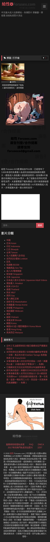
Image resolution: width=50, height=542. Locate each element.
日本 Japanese (13, 277)
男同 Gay (10, 296)
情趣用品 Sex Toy (14, 268)
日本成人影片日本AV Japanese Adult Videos (26, 280)
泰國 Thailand (12, 289)
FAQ (31, 444)
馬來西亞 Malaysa (14, 332)
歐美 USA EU (12, 286)
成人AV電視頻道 (13, 271)
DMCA (41, 444)
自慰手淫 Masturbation (16, 302)
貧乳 (8, 314)
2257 (40, 447)
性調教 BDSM (12, 265)
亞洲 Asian (11, 243)
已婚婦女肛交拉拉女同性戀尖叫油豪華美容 (25, 367)
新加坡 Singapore (14, 274)
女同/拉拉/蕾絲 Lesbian (17, 259)
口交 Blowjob (12, 249)
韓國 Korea (11, 323)
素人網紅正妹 (12, 299)
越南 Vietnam (12, 317)
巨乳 (8, 262)
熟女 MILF (11, 292)
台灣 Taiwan (12, 252)
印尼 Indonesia (13, 246)
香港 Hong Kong (13, 329)
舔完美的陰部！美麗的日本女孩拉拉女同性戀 (26, 370)
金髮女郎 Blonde (14, 320)
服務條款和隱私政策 (15, 444)
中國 (8, 240)
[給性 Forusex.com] (20, 5)
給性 (12, 453)
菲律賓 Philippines (14, 308)
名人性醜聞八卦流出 (15, 256)
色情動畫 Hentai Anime (16, 305)
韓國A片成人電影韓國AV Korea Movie (23, 326)
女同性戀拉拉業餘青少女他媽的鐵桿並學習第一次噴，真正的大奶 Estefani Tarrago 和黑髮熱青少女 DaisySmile (26, 355)
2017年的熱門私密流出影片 (20, 447)
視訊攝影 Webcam (14, 311)
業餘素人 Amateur (14, 283)
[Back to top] (42, 534)
